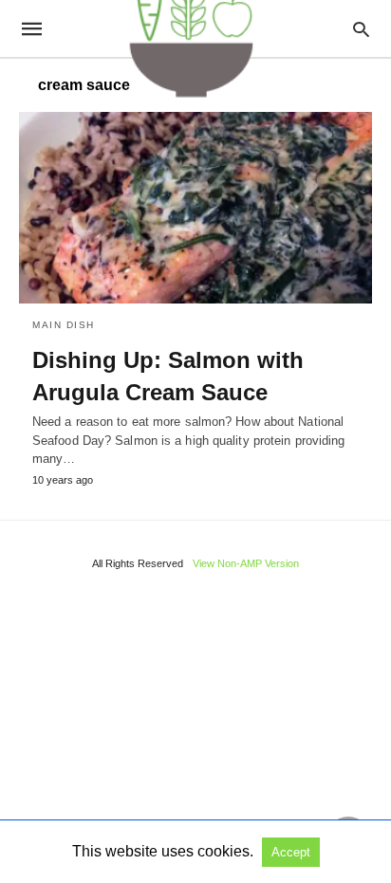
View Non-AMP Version (246, 563)
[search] (361, 29)
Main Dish (63, 325)
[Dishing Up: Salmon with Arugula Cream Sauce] (195, 208)
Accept (290, 852)
